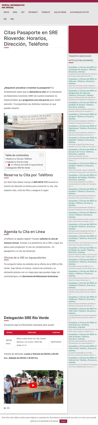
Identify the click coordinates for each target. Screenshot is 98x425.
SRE (8, 408)
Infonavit (33, 12)
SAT (23, 12)
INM (12, 19)
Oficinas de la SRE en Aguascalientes (28, 165)
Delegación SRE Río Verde (18, 168)
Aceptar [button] (63, 421)
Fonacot (46, 12)
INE (5, 19)
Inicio (6, 12)
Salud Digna (60, 12)
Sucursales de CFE (79, 12)
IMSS (15, 12)
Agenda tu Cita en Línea (17, 162)
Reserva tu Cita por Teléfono (19, 159)
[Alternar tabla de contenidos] (40, 155)
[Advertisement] (33, 68)
